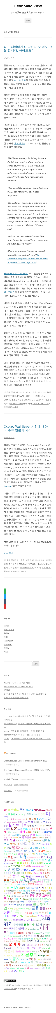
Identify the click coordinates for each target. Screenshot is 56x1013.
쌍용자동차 (43, 941)
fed (44, 938)
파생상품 (14, 941)
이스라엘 (14, 882)
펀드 (38, 844)
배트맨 (35, 913)
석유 (23, 857)
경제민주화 (46, 925)
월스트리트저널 (40, 860)
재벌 (20, 860)
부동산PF (36, 829)
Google (41, 955)
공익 (20, 971)
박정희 (9, 951)
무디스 (43, 829)
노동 (7, 887)
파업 (22, 876)
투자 (33, 890)
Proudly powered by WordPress (17, 1007)
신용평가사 (14, 968)
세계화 (22, 888)
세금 (8, 876)
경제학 (11, 884)
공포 (25, 840)
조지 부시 (20, 948)
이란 (21, 879)
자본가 (38, 880)
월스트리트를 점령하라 (21, 400)
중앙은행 (36, 895)
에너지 (33, 965)
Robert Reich (31, 945)
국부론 (22, 902)
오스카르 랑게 (41, 826)
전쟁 (33, 834)
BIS (47, 956)
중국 (16, 876)
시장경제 (24, 959)
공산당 (16, 909)
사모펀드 (35, 951)
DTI (51, 951)
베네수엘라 (16, 928)
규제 (23, 945)
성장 (20, 822)
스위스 (49, 899)
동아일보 (24, 898)
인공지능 (37, 872)
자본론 (17, 893)
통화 (5, 971)
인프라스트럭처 (33, 857)
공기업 (31, 853)
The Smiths (35, 877)
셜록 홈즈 (26, 863)
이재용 (20, 814)
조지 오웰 (45, 844)
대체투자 (11, 837)
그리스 (29, 901)
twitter (45, 962)
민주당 (13, 962)
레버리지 (46, 948)
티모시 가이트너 (21, 884)
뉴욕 (26, 936)
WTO (45, 822)
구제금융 (18, 924)
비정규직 (31, 818)
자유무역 (14, 866)
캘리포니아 (21, 905)
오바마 (14, 944)
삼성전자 (30, 893)
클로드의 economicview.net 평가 (18, 686)
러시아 (47, 862)
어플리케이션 (14, 902)
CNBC (37, 396)
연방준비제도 (29, 869)
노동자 (14, 959)
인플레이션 (27, 938)
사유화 (46, 945)
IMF (28, 860)
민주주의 (38, 840)
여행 (10, 920)
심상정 (20, 891)
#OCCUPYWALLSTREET (21, 396)
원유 (48, 965)
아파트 (32, 935)
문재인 (28, 882)
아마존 (6, 902)
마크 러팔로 (20, 80)
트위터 (43, 912)
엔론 (42, 832)
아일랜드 (17, 956)
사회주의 (28, 843)
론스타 (10, 898)
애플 (17, 899)
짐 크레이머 (19, 143)
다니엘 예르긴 (38, 866)
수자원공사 (17, 835)
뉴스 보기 (8, 553)
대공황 (18, 951)
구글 (10, 970)
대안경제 (20, 392)
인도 (23, 866)
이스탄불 (29, 810)
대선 (27, 965)
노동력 (11, 819)
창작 (34, 882)
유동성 (21, 882)
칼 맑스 (40, 936)
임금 (29, 825)
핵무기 (11, 814)
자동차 (31, 933)
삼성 (22, 831)
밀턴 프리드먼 (32, 888)
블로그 (40, 809)
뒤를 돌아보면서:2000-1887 (38, 899)
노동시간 (10, 891)
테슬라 (6, 962)
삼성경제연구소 (43, 870)
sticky (6, 731)
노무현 (44, 951)
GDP (27, 896)
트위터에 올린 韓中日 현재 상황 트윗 (27, 731)
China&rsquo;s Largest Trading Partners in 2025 (25, 761)
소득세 (10, 909)
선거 (34, 825)
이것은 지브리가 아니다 (29, 735)
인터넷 (7, 644)
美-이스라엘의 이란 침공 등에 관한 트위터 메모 (25, 694)
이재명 (48, 936)
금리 (22, 809)
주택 (47, 968)
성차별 (27, 929)
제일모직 (46, 873)
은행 (6, 928)
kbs (20, 837)
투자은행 (27, 821)
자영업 (41, 814)
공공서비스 (41, 853)
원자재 (35, 837)
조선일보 (13, 809)
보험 (8, 882)
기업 (21, 840)
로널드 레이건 (40, 884)
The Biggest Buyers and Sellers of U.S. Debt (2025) (27, 770)
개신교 (26, 848)
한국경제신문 (21, 933)
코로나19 (14, 844)
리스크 (8, 873)
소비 (36, 941)
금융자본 (46, 879)
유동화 (33, 863)
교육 (9, 848)
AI (16, 814)
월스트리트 (9, 292)
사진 (41, 887)
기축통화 (41, 965)
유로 (17, 840)
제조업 (37, 891)
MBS (16, 857)
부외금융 (22, 941)
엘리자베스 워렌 (20, 819)
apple (6, 959)
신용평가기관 (40, 893)
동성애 (29, 832)
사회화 (21, 968)
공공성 (31, 884)
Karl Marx (11, 904)
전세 (24, 860)
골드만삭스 (30, 851)
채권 (28, 876)
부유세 (48, 909)
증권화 (42, 851)
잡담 (5, 866)
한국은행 (11, 916)
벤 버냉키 (38, 939)
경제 (6, 626)
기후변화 (47, 959)
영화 (16, 847)
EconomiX (11, 753)
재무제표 (39, 882)
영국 (30, 840)
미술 (11, 863)
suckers (8, 486)
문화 (6, 633)
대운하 (38, 924)
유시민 (29, 941)
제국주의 (48, 832)
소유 (23, 896)
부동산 (17, 912)
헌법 (42, 877)
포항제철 (28, 873)
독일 (26, 968)
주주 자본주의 (35, 968)
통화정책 (25, 835)
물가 (8, 829)
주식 (42, 933)
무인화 (16, 837)
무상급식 (45, 891)
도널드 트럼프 (17, 965)
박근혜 (34, 962)
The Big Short (14, 936)
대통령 (12, 933)
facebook (40, 835)
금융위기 (29, 924)
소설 (12, 880)
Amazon (37, 933)
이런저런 (8, 641)
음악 (9, 832)
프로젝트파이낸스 (23, 919)
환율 (29, 866)
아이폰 (48, 884)
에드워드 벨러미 (10, 939)
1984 (23, 893)
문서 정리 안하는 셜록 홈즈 (16, 697)
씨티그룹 (12, 851)
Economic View (28, 6)
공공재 (10, 893)
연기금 (20, 915)
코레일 (28, 909)
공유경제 (26, 837)
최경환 (40, 863)
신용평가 (36, 832)
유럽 (42, 908)
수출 (8, 896)
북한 (10, 857)
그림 (43, 968)
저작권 (11, 840)
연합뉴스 (27, 829)
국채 (42, 901)
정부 (46, 902)
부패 (40, 962)
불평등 (32, 959)
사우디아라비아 (18, 873)
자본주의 (29, 954)
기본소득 (36, 902)
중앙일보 (40, 819)
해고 (16, 891)
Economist (15, 832)
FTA (14, 887)
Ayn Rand (41, 916)
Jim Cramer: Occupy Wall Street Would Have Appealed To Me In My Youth (27, 259)
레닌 (19, 939)
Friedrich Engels (31, 916)
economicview (16, 403)
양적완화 (29, 879)
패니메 (34, 847)
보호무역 (22, 909)
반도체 (48, 916)
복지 (8, 965)
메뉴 (28, 20)
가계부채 (41, 837)
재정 (21, 936)
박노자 (19, 896)
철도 (6, 920)
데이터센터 (38, 822)
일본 (13, 828)
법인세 (27, 814)
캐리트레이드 (9, 956)
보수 (47, 851)
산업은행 (26, 891)
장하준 (40, 945)
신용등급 (13, 896)
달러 (7, 967)
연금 (22, 848)
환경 (6, 652)
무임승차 (38, 920)
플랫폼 (29, 905)
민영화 (13, 869)
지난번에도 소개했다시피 (16, 273)
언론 (7, 912)
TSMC (6, 884)
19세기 (7, 690)
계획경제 (28, 913)
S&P (5, 810)
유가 (16, 970)
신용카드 (34, 814)
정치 (6, 648)
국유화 (18, 862)
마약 (24, 854)
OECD (20, 854)
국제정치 (15, 560)
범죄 (7, 941)
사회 (6, 637)
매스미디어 (31, 392)
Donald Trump (24, 962)
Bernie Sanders (12, 822)
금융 (13, 392)
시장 (40, 848)
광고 (16, 880)
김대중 (46, 882)
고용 (20, 828)
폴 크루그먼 (34, 948)
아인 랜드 (8, 835)
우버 (46, 837)
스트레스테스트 (34, 929)
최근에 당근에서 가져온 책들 (17, 683)
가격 (38, 959)
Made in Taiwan (11, 779)
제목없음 (8, 785)
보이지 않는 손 (26, 951)
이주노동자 (12, 860)
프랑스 (19, 851)
